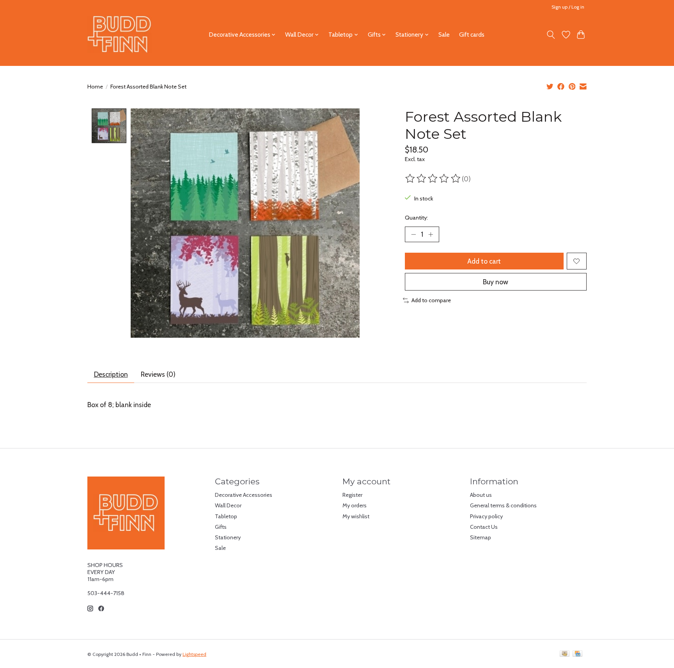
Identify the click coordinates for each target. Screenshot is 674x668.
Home (95, 86)
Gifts (221, 526)
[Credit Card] (577, 654)
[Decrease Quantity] (413, 234)
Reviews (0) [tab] (158, 374)
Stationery (228, 537)
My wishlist (355, 516)
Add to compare (431, 300)
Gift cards (471, 34)
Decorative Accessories (243, 494)
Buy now (495, 282)
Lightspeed (194, 654)
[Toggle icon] (551, 35)
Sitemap (480, 537)
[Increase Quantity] (430, 234)
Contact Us (484, 526)
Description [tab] (111, 374)
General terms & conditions (503, 505)
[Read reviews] (433, 179)
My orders (354, 505)
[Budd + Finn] (119, 34)
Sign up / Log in (568, 7)
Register (352, 494)
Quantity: (416, 217)
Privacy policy (486, 516)
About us (481, 494)
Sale (444, 34)
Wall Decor (228, 505)
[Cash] (564, 654)
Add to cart (484, 261)
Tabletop (226, 516)
